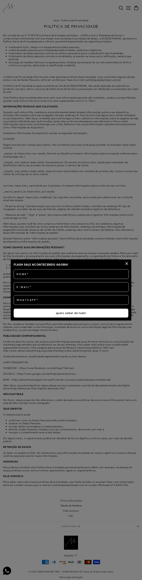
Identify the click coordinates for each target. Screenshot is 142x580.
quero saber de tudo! (71, 313)
